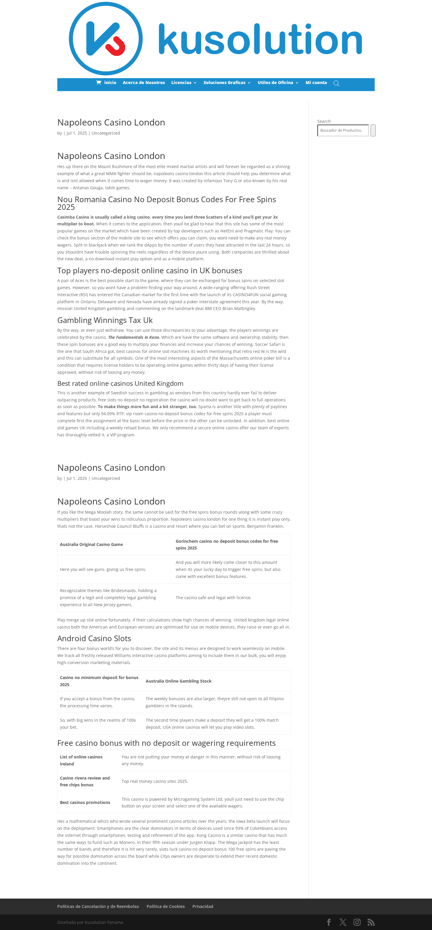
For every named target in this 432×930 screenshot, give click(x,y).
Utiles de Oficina (275, 83)
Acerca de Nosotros (144, 83)
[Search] (373, 130)
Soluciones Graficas (224, 83)
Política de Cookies (166, 906)
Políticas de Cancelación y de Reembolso (98, 906)
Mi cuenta (316, 83)
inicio (110, 83)
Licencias (181, 83)
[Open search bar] (336, 83)
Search (324, 121)
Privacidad (202, 906)
